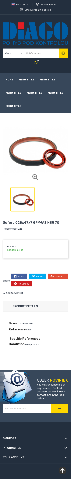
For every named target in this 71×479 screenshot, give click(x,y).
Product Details (25, 306)
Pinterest (23, 283)
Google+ (60, 276)
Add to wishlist (14, 293)
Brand (13, 323)
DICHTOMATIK (26, 323)
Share (20, 276)
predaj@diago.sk (41, 9)
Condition (17, 344)
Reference (17, 329)
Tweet (39, 276)
